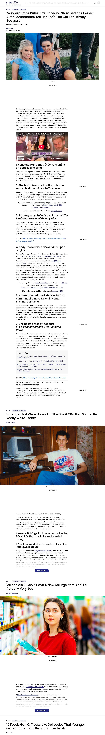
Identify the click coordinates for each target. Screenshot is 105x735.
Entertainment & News (53, 3)
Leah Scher (9, 28)
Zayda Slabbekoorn (12, 593)
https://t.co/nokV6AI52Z (52, 205)
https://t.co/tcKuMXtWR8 (30, 287)
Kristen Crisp (10, 733)
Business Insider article (35, 687)
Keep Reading (41, 571)
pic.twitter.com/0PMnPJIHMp (42, 207)
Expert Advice (85, 3)
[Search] (94, 2)
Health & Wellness (66, 3)
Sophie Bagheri (10, 422)
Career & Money (76, 3)
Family (44, 3)
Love (25, 3)
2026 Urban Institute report (27, 695)
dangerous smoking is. (43, 551)
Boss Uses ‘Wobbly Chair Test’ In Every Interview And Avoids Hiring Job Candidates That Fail (42, 365)
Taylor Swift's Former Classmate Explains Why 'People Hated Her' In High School (42, 357)
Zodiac (29, 3)
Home (8, 9)
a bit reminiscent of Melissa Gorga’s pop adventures (40, 256)
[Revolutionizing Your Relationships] (13, 2)
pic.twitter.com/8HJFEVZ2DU (52, 287)
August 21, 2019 (56, 211)
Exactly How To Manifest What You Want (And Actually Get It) (41, 361)
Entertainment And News (19, 9)
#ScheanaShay (42, 283)
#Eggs (64, 283)
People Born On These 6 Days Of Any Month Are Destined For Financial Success (40, 370)
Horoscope (35, 3)
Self (41, 3)
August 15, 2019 (58, 291)
